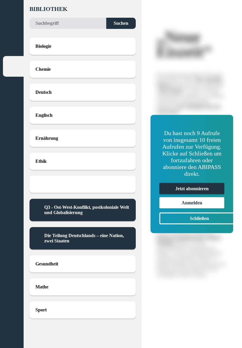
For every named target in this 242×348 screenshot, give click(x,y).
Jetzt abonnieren (192, 188)
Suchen (121, 23)
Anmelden (192, 202)
